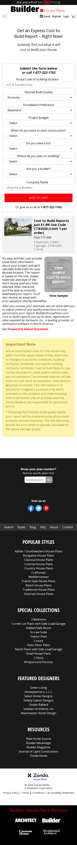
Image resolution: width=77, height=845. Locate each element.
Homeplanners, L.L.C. (39, 692)
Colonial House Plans (38, 564)
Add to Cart (38, 198)
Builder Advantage (38, 743)
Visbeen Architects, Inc (38, 709)
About (54, 527)
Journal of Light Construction (38, 751)
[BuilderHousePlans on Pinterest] (46, 508)
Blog (33, 527)
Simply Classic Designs (38, 700)
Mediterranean (38, 577)
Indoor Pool (39, 636)
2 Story (38, 658)
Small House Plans (38, 653)
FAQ (43, 527)
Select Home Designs (38, 696)
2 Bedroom (38, 619)
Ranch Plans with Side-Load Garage (38, 649)
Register (56, 16)
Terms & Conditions (33, 792)
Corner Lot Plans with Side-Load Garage (38, 624)
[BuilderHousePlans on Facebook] (31, 508)
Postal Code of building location (37, 79)
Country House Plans (38, 568)
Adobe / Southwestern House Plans (38, 551)
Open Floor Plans (38, 645)
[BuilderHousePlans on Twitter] (38, 508)
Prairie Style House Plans (38, 581)
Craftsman (39, 573)
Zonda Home (38, 756)
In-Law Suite (38, 632)
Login (66, 16)
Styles (21, 527)
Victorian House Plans (38, 594)
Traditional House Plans (38, 590)
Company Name (37, 182)
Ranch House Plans (38, 585)
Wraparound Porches (38, 662)
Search (8, 527)
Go (49, 480)
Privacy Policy (11, 792)
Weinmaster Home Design (38, 713)
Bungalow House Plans (38, 555)
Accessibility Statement (61, 792)
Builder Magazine (38, 747)
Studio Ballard (38, 705)
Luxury (38, 641)
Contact (67, 527)
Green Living (38, 688)
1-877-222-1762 (43, 72)
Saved (47, 16)
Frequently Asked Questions (28, 329)
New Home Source (38, 739)
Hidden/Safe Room (38, 628)
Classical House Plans (38, 560)
